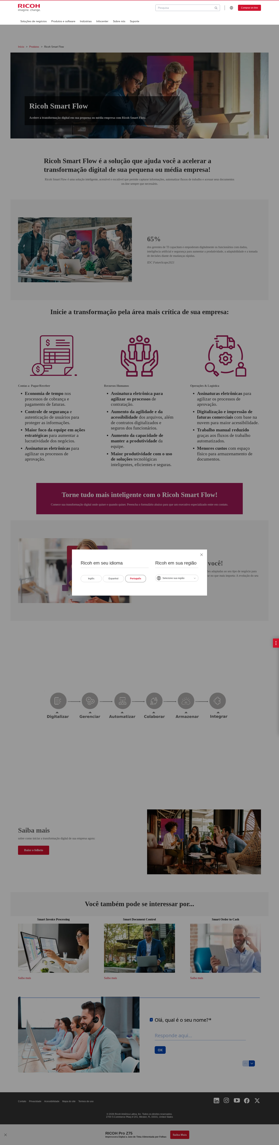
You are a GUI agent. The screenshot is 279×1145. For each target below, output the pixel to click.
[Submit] (216, 8)
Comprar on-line (249, 7)
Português (135, 578)
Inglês (91, 578)
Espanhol (113, 578)
